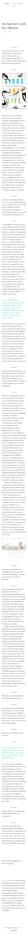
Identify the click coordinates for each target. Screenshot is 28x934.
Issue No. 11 (17, 861)
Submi (20, 3)
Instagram (14, 930)
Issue (14, 3)
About (14, 6)
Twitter (10, 863)
